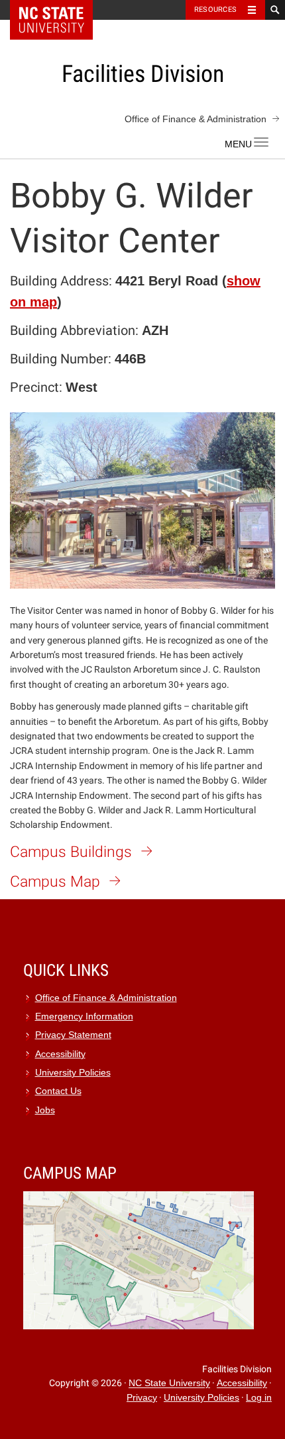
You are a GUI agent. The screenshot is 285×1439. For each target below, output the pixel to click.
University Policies (73, 1073)
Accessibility (60, 1054)
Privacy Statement (73, 1035)
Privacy (142, 1398)
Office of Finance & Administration (195, 119)
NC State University (169, 1384)
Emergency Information (84, 1016)
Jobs (45, 1110)
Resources (215, 9)
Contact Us (58, 1091)
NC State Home (59, 10)
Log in (259, 1398)
